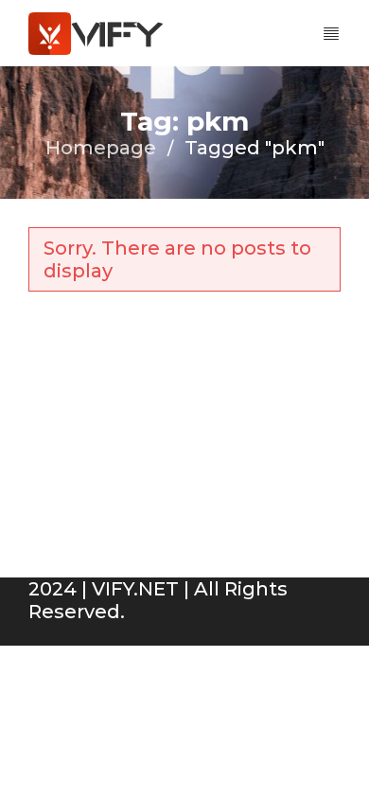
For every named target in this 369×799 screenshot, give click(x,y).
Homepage (100, 147)
